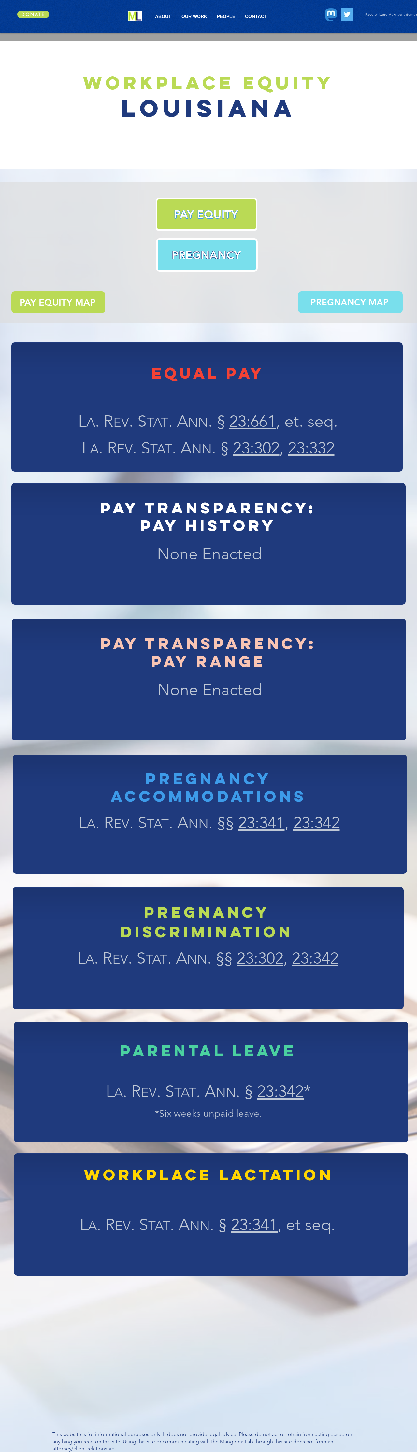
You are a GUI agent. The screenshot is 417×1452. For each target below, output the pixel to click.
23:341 (261, 822)
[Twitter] (347, 14)
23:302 (256, 448)
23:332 (311, 448)
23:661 (252, 421)
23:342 (316, 822)
